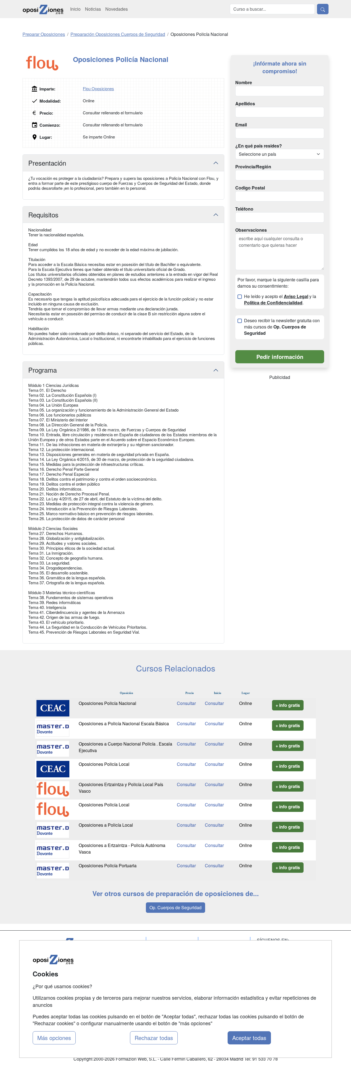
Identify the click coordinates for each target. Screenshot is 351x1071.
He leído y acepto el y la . (280, 299)
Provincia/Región (253, 167)
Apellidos (245, 104)
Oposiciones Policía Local (104, 764)
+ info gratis (288, 705)
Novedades (116, 9)
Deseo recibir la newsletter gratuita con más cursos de (282, 327)
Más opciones (54, 1038)
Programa (42, 370)
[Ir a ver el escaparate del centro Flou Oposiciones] (48, 63)
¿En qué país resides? (258, 146)
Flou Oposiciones (98, 88)
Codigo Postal (250, 188)
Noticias (93, 9)
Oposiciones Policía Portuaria (108, 865)
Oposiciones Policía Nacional (107, 703)
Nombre (243, 83)
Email (241, 125)
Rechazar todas (154, 1038)
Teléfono (244, 209)
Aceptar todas (249, 1038)
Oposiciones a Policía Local (106, 825)
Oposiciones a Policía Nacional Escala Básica (124, 723)
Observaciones (251, 230)
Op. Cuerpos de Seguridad (175, 907)
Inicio (75, 9)
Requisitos (43, 214)
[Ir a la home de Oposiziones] (43, 9)
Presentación (47, 163)
